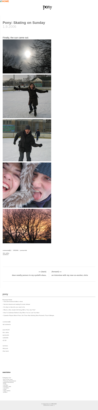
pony (5, 294)
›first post (5, 348)
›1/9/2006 (5, 337)
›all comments (7, 324)
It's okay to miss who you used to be (14, 307)
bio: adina (6, 253)
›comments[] (6, 321)
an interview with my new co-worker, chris (70, 275)
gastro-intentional (8, 382)
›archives (5, 345)
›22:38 (4, 340)
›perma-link (6, 335)
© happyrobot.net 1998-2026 (49, 404)
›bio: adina (6, 332)
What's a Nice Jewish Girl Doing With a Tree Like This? (19, 310)
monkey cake (7, 386)
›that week (6, 351)
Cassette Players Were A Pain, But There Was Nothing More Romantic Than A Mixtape (28, 315)
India (4, 383)
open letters (6, 390)
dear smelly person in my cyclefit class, (29, 275)
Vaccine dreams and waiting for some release (16, 304)
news (4, 389)
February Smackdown (9, 381)
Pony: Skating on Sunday (24, 23)
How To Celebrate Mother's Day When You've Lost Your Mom (21, 312)
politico (5, 392)
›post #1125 (6, 329)
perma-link (23, 250)
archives (6, 254)
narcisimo (6, 388)
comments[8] (7, 250)
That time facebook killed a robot (13, 301)
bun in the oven (8, 379)
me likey (5, 385)
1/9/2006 (15, 250)
